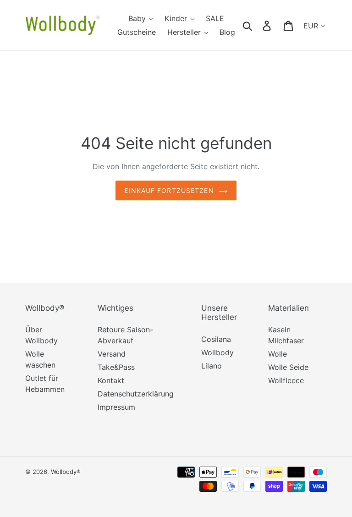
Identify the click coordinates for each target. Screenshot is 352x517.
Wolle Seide (288, 367)
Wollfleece (286, 380)
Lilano (211, 365)
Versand (112, 353)
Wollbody (217, 352)
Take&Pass (116, 367)
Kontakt (111, 380)
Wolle (277, 353)
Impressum (116, 407)
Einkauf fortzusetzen (169, 190)
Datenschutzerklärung (136, 393)
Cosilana (216, 339)
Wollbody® (66, 471)
